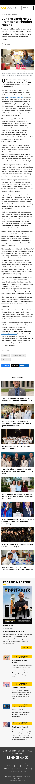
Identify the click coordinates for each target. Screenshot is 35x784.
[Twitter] (13, 757)
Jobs (29, 763)
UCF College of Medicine (15, 97)
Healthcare (6, 359)
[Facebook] (8, 757)
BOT (13, 763)
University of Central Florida (17, 752)
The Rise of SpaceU (20, 727)
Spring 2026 (8, 625)
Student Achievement (13, 771)
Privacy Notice (25, 765)
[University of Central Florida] (14, 2)
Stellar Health (17, 709)
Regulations (17, 768)
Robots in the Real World (19, 661)
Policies (17, 765)
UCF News (23, 771)
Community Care (19, 688)
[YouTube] (22, 757)
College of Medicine (18, 355)
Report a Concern (26, 768)
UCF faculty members (9, 334)
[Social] (17, 757)
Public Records (8, 768)
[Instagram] (26, 757)
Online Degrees (10, 765)
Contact (18, 763)
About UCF (7, 763)
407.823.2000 (17, 778)
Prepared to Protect (13, 631)
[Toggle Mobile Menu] (33, 2)
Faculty (24, 763)
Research (5, 355)
